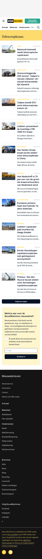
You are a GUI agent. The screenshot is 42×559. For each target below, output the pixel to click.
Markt (4, 428)
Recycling (5, 477)
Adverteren (6, 388)
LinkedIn (5, 517)
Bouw (4, 468)
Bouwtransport (8, 494)
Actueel (5, 403)
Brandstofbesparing (9, 437)
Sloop (4, 473)
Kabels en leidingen (9, 485)
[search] (38, 27)
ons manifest (13, 535)
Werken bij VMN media (10, 397)
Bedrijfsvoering (8, 433)
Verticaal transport (9, 490)
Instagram (6, 513)
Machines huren (8, 449)
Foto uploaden (7, 419)
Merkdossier (7, 414)
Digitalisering (7, 445)
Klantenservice (7, 384)
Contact (5, 392)
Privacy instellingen (9, 546)
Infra (4, 464)
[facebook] (4, 552)
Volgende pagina (21, 301)
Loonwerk (6, 481)
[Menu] (4, 21)
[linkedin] (10, 552)
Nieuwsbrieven (11, 376)
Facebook (5, 509)
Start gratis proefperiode (32, 21)
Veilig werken (7, 441)
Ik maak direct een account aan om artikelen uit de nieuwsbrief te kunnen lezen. (22, 341)
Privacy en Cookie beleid (24, 543)
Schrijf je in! (21, 357)
